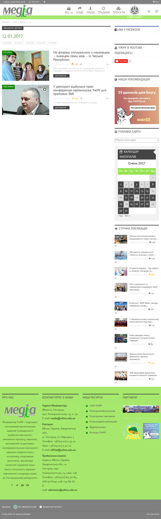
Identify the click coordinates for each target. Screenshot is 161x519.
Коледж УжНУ (98, 433)
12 (137, 191)
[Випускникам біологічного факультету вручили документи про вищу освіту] (121, 357)
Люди (90, 13)
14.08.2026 (7, 43)
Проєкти (119, 13)
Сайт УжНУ (96, 406)
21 (147, 198)
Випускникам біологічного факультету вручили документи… (142, 357)
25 (131, 204)
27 (142, 204)
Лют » (127, 215)
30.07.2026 (18, 43)
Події (79, 13)
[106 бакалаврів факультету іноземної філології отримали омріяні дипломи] (121, 375)
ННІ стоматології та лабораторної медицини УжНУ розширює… (144, 287)
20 (142, 198)
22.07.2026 (52, 43)
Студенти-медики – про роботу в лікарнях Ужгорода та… (144, 269)
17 (126, 198)
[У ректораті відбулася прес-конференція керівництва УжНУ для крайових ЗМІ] (25, 100)
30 (120, 211)
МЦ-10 (69, 13)
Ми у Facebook (129, 30)
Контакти (35, 2)
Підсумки (8, 86)
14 (147, 191)
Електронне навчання (102, 416)
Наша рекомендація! (134, 79)
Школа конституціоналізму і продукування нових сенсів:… (144, 237)
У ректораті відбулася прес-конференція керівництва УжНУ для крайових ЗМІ (79, 90)
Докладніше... (61, 76)
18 (131, 198)
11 (131, 191)
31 (126, 211)
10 (126, 191)
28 (147, 204)
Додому (6, 507)
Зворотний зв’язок (52, 507)
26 (136, 204)
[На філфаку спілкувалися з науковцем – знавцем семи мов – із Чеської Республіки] (25, 66)
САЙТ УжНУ (134, 17)
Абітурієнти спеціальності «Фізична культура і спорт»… (143, 253)
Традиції (104, 13)
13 (142, 191)
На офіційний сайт (27, 507)
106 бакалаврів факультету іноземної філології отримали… (144, 374)
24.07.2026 (41, 43)
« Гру (120, 215)
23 (120, 204)
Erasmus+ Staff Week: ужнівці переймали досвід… (144, 304)
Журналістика (97, 427)
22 (153, 198)
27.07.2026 (29, 43)
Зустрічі (7, 52)
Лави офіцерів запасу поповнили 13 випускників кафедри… (142, 338)
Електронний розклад (102, 411)
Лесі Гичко (155, 514)
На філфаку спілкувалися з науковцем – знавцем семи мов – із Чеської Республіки (81, 56)
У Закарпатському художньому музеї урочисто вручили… (144, 320)
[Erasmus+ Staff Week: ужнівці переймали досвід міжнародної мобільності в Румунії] (121, 306)
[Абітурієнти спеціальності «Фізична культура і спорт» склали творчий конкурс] (121, 255)
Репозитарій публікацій (103, 422)
